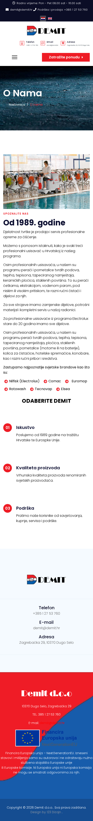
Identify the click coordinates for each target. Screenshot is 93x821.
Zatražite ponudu (64, 57)
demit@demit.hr (21, 10)
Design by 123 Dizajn (46, 812)
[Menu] (14, 57)
